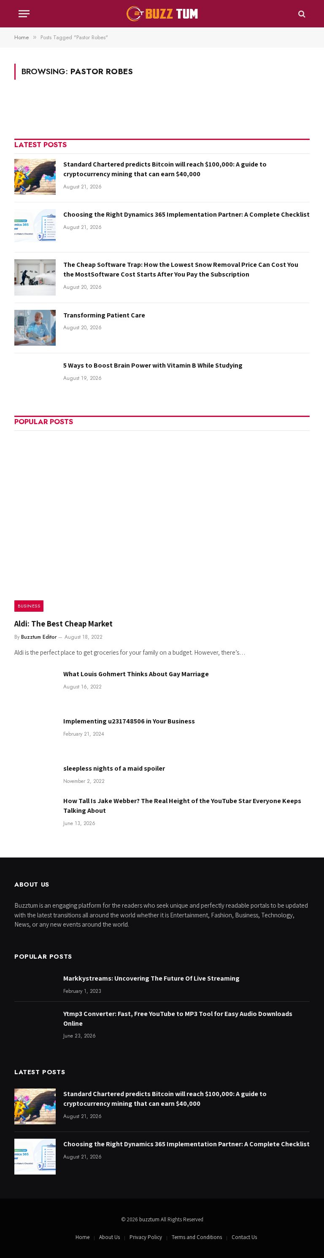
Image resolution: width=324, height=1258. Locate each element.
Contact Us (244, 1237)
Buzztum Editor (39, 637)
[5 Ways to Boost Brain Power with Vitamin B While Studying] (35, 378)
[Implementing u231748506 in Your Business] (35, 734)
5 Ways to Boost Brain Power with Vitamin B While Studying (153, 365)
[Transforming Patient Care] (35, 328)
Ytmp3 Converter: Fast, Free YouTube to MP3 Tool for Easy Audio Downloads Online (177, 1018)
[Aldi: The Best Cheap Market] (162, 524)
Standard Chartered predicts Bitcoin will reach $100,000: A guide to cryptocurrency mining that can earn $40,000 (165, 169)
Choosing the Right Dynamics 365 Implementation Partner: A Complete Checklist (186, 214)
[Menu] (24, 13)
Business (29, 605)
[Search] (301, 13)
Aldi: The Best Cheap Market (63, 623)
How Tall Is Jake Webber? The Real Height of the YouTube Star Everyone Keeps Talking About (182, 805)
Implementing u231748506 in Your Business (129, 721)
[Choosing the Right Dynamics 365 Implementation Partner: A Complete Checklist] (35, 227)
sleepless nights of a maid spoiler (114, 768)
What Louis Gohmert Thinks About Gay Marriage (136, 673)
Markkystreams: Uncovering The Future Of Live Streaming (151, 978)
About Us (109, 1237)
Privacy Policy (146, 1237)
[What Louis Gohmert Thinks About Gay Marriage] (35, 686)
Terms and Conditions (197, 1237)
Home (82, 1237)
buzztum (150, 1219)
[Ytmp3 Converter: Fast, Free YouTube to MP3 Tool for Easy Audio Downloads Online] (35, 1026)
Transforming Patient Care (104, 315)
